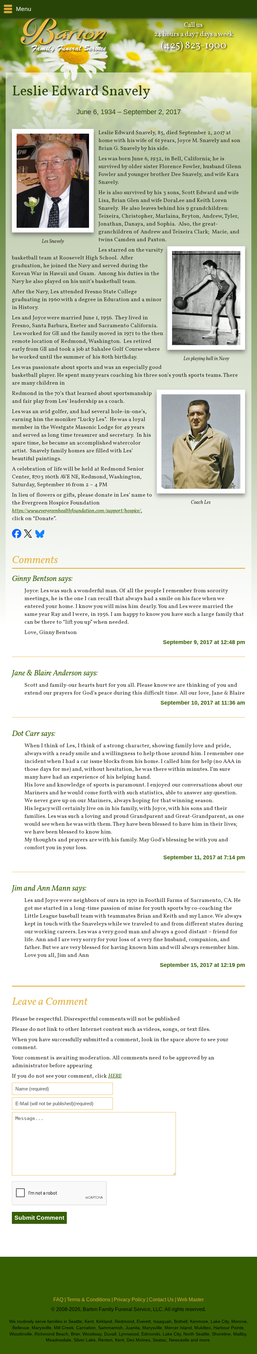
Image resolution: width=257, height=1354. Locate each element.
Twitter (28, 534)
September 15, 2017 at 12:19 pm (202, 965)
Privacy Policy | (131, 1299)
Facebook (17, 534)
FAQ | (59, 1299)
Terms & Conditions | (90, 1299)
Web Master (190, 1299)
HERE (115, 1076)
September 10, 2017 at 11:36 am (202, 703)
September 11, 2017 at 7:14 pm (204, 857)
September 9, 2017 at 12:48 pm (204, 642)
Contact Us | (162, 1299)
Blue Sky (40, 534)
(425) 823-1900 (193, 46)
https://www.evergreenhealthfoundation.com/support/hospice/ (76, 511)
